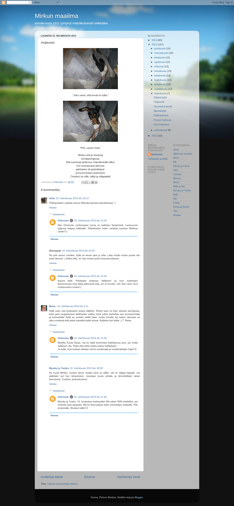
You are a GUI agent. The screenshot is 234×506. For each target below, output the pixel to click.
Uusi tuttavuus (161, 124)
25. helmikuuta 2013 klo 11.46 (90, 397)
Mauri (176, 182)
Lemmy (177, 174)
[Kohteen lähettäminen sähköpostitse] (83, 182)
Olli (175, 198)
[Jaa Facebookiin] (93, 182)
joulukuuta (160, 48)
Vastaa (53, 207)
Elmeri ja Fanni (181, 166)
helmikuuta (160, 93)
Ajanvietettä (160, 111)
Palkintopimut (161, 115)
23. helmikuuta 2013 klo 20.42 (78, 250)
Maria (52, 306)
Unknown (63, 220)
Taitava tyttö (160, 97)
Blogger (139, 497)
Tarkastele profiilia (158, 159)
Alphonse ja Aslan (182, 153)
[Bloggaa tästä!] (86, 182)
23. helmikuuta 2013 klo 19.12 (72, 198)
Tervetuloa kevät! (163, 106)
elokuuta (159, 66)
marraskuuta (161, 53)
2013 (155, 44)
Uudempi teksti (52, 477)
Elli (174, 162)
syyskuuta (160, 62)
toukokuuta (160, 80)
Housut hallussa (162, 120)
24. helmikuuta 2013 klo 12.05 (90, 338)
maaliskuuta (161, 89)
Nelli (175, 194)
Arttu (52, 198)
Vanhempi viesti (128, 477)
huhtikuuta (160, 84)
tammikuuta (161, 130)
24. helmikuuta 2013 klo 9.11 (72, 306)
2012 (155, 135)
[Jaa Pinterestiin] (96, 182)
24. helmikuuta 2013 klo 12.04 (90, 276)
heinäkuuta (160, 71)
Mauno (177, 178)
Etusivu (89, 477)
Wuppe (177, 215)
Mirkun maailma (56, 15)
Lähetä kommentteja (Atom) (62, 484)
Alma (176, 149)
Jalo (175, 170)
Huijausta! (159, 102)
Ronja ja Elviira (181, 207)
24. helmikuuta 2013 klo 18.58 (86, 368)
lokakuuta (159, 57)
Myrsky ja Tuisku (59, 368)
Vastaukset (59, 214)
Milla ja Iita (179, 186)
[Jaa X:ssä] (89, 182)
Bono (176, 158)
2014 (155, 40)
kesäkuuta (160, 75)
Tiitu (175, 211)
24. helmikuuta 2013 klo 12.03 (90, 220)
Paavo (176, 203)
